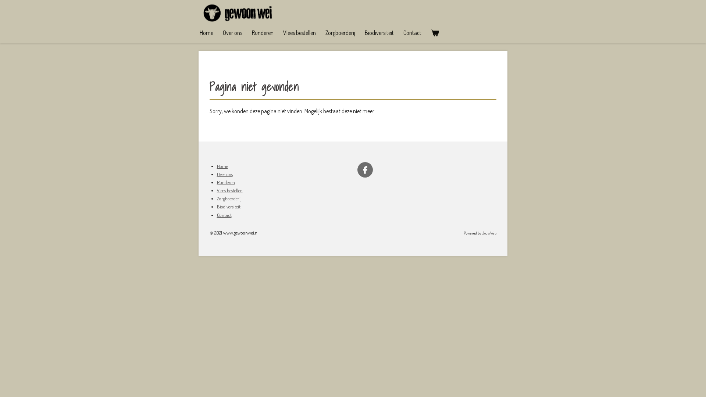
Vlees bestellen (230, 190)
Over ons (225, 174)
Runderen (226, 182)
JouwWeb (489, 233)
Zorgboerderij (229, 198)
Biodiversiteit (228, 207)
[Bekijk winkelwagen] (435, 33)
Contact (224, 215)
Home (222, 166)
